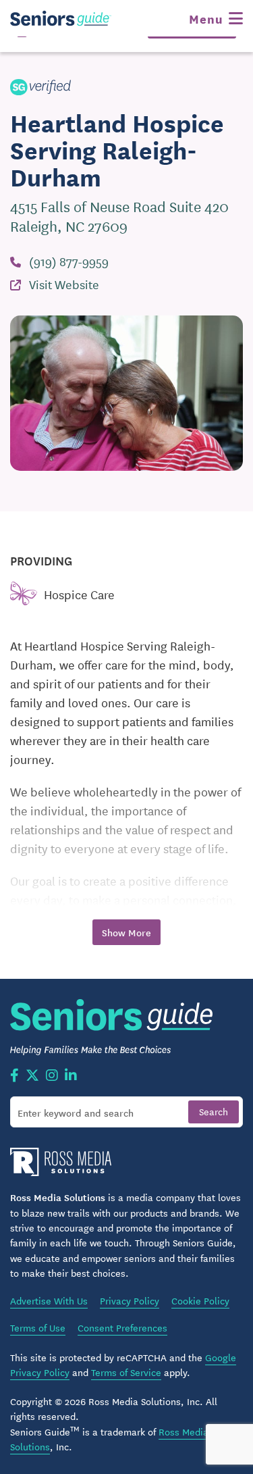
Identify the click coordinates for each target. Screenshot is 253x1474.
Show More (126, 932)
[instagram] (52, 1076)
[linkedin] (71, 1076)
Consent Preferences (122, 1327)
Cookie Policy (200, 1300)
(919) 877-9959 (69, 261)
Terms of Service (126, 1372)
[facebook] (14, 1076)
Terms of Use (37, 1327)
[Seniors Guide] (60, 18)
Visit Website (64, 284)
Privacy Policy (129, 1300)
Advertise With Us (49, 1300)
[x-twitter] (32, 1076)
